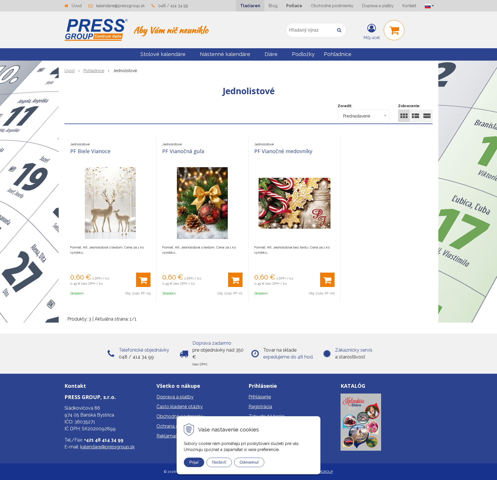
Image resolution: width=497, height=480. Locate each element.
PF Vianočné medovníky (283, 151)
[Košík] (394, 30)
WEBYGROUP (322, 472)
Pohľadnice (93, 70)
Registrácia (260, 406)
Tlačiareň (250, 5)
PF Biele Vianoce (90, 151)
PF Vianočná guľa (183, 151)
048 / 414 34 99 (173, 5)
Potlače (294, 5)
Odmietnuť (249, 462)
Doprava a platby (378, 5)
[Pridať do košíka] (143, 280)
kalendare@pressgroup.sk (120, 5)
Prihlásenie (259, 397)
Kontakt (409, 5)
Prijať (194, 462)
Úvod (77, 5)
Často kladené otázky (179, 406)
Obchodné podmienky (332, 5)
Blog (273, 5)
